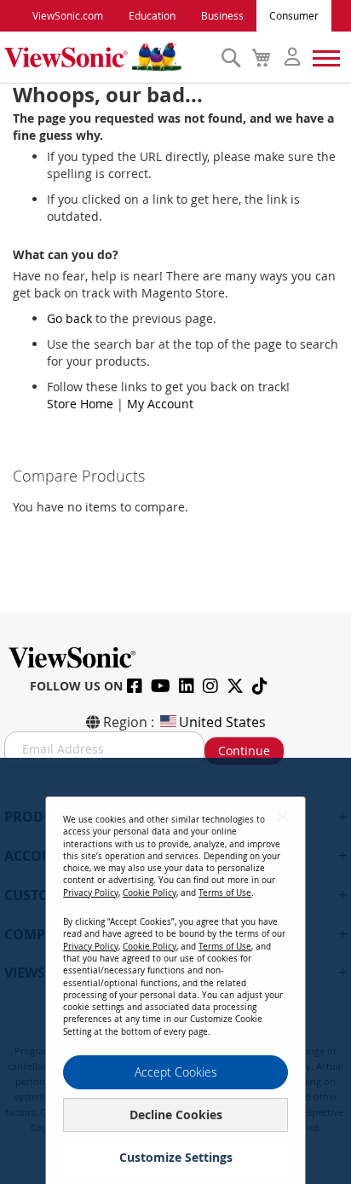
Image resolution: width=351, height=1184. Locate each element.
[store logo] (108, 57)
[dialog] (175, 971)
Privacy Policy (90, 892)
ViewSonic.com (67, 15)
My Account (160, 404)
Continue (244, 750)
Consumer (294, 15)
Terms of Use (225, 892)
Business (222, 15)
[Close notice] (282, 816)
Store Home (80, 404)
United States (222, 722)
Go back (69, 318)
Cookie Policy (149, 892)
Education (152, 15)
